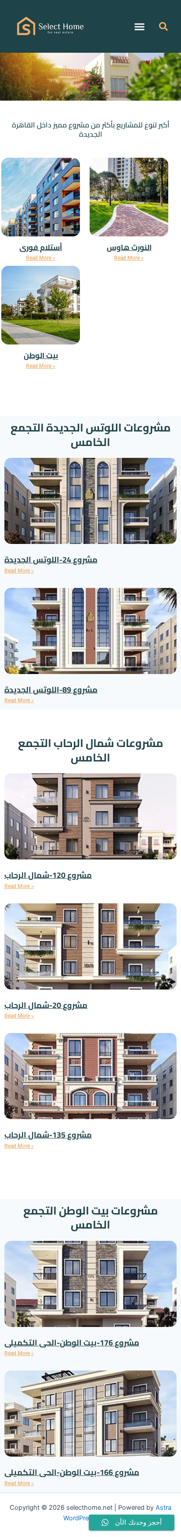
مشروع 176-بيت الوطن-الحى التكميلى (71, 1342)
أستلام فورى (40, 247)
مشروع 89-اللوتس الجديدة (51, 689)
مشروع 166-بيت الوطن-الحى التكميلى (71, 1472)
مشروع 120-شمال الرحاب (48, 875)
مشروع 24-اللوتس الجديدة (51, 559)
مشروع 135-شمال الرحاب (48, 1134)
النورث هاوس (129, 247)
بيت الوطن (41, 355)
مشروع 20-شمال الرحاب (45, 1005)
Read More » (40, 258)
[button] (139, 26)
